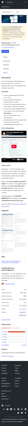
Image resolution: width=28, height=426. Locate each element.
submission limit (22, 315)
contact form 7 (23, 312)
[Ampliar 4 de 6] (24, 215)
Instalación (6, 65)
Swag (17, 386)
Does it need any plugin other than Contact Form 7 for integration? (11, 261)
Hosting (3, 370)
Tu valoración (5, 345)
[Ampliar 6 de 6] (24, 239)
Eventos (17, 381)
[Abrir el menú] (25, 2)
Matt (3, 393)
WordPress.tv (5, 386)
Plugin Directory (5, 6)
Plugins (17, 370)
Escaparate (18, 365)
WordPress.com (6, 391)
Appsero (6, 171)
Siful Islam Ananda (9, 47)
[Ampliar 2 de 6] (11, 230)
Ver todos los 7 (23, 309)
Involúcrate (18, 378)
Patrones (17, 373)
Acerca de (4, 365)
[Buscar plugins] (17, 12)
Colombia (7, 405)
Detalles (5, 57)
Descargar (5, 51)
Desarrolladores (5, 383)
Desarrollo (6, 68)
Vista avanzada (5, 319)
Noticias (3, 368)
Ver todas (24, 345)
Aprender (3, 378)
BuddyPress (5, 399)
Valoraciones (6, 61)
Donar (17, 383)
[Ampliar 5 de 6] (24, 227)
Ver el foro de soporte (7, 356)
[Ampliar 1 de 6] (11, 215)
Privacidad (4, 373)
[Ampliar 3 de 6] (11, 244)
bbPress (4, 396)
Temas (16, 368)
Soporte (5, 72)
